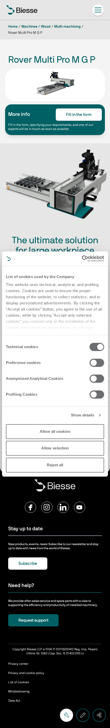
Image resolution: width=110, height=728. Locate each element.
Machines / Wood (35, 26)
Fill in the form (79, 115)
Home (13, 26)
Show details (82, 415)
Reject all (55, 465)
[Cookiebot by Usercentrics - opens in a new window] (81, 258)
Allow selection (55, 448)
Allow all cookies (55, 431)
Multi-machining (67, 26)
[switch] (97, 363)
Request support (33, 620)
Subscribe (27, 563)
